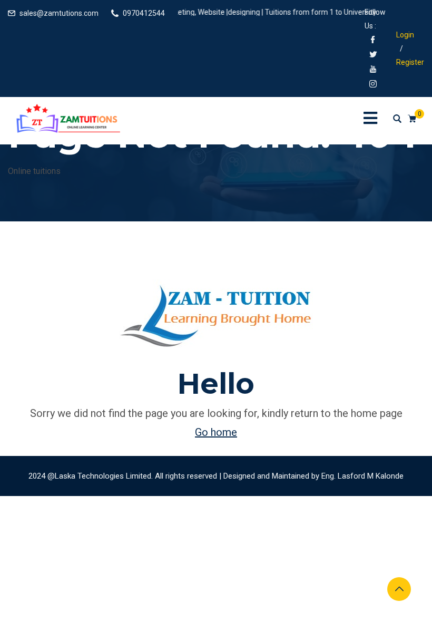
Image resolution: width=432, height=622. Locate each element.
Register (410, 62)
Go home (216, 432)
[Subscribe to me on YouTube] (373, 70)
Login (405, 35)
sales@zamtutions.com (59, 13)
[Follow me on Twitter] (373, 55)
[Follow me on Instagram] (373, 85)
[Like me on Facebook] (373, 40)
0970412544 (144, 13)
